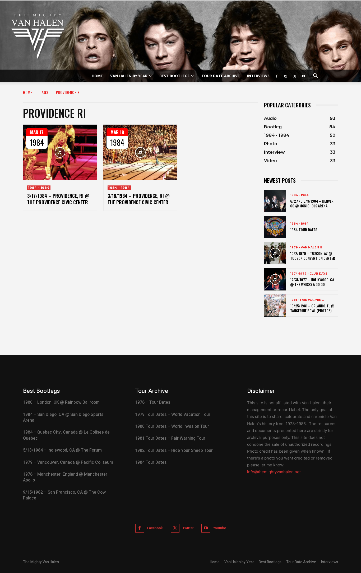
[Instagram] (286, 76)
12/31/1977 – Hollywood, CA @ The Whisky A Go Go (312, 282)
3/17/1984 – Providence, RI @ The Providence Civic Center (58, 198)
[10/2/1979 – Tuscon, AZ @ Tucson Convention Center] (275, 253)
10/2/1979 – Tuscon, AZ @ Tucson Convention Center (312, 256)
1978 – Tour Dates (152, 402)
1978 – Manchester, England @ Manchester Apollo (65, 477)
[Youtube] (304, 76)
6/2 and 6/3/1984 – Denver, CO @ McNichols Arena (312, 203)
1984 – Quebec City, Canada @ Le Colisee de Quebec (66, 435)
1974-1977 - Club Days (308, 273)
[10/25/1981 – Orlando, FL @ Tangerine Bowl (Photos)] (275, 305)
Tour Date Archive (220, 75)
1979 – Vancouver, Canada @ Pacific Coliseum (68, 462)
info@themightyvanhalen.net (274, 471)
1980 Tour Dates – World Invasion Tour (172, 426)
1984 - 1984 (39, 188)
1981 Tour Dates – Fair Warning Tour (170, 438)
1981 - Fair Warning (307, 299)
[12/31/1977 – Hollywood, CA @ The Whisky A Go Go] (275, 279)
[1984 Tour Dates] (275, 227)
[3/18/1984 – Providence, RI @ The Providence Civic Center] (140, 152)
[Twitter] (295, 76)
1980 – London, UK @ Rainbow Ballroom (61, 402)
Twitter (188, 527)
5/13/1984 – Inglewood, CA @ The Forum (62, 450)
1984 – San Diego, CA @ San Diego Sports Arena (63, 417)
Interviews (258, 75)
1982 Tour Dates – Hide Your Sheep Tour (174, 450)
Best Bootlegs (174, 75)
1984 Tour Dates (303, 229)
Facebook (155, 527)
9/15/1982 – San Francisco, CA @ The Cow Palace (64, 495)
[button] (315, 76)
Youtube (219, 527)
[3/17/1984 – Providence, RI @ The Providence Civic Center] (60, 152)
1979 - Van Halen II (306, 247)
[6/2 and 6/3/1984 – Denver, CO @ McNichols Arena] (275, 201)
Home (97, 75)
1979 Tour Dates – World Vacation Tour (172, 414)
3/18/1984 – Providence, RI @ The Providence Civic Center (139, 198)
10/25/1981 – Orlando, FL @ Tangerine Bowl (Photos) (312, 308)
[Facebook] (277, 76)
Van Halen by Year (128, 75)
